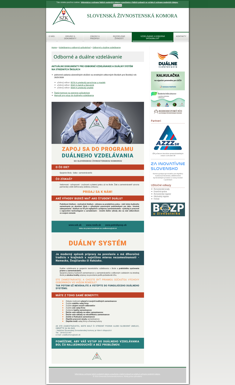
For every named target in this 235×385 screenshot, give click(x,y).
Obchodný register (161, 196)
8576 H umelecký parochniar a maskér (88, 82)
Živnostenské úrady (162, 189)
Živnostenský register (162, 194)
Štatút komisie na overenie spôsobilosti (72, 92)
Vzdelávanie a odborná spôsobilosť (75, 47)
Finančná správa (160, 191)
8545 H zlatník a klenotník (82, 85)
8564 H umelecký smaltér (82, 87)
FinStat (156, 199)
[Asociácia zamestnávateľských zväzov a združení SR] (168, 137)
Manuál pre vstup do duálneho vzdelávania (74, 95)
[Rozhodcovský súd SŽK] (168, 112)
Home (54, 47)
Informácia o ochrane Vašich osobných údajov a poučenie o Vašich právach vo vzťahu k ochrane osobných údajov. (117, 374)
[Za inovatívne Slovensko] (168, 166)
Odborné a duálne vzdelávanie (107, 47)
